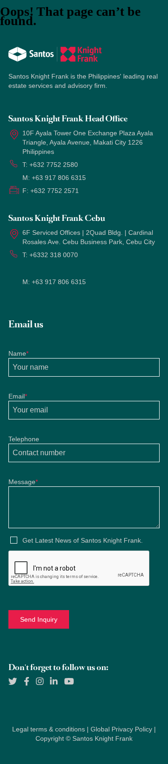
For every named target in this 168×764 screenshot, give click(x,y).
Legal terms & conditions (48, 729)
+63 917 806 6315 (59, 177)
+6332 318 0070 (53, 255)
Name (18, 353)
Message (23, 481)
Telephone (23, 439)
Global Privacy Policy (121, 729)
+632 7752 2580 (53, 164)
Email (17, 396)
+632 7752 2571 (54, 190)
